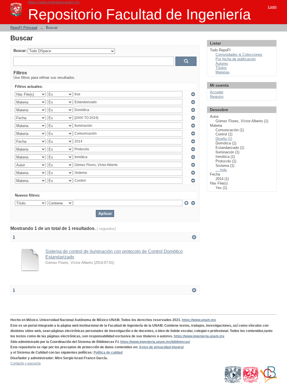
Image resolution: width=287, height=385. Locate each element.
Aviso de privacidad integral (161, 347)
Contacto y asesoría (25, 363)
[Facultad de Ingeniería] (251, 382)
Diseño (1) (224, 139)
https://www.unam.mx (199, 320)
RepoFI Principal (23, 28)
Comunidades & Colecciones (239, 54)
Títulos (221, 68)
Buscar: (20, 51)
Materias (223, 72)
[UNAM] (233, 382)
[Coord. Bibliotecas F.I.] (268, 382)
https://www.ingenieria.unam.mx (54, 2)
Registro (216, 96)
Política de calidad (108, 352)
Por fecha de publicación (236, 59)
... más (221, 170)
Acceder (216, 92)
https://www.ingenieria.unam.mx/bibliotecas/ (155, 342)
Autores (222, 63)
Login (272, 7)
